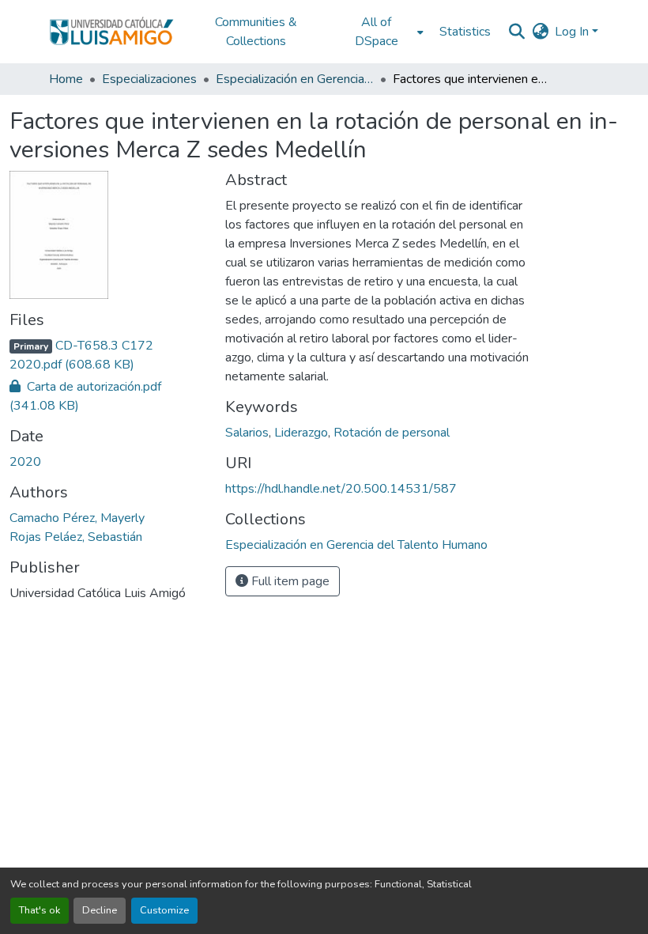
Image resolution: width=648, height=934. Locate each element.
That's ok (39, 910)
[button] (111, 31)
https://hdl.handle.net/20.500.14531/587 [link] (341, 488)
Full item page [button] (289, 581)
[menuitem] (381, 31)
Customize (164, 910)
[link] (107, 355)
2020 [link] (25, 462)
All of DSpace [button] (376, 31)
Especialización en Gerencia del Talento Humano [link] (295, 79)
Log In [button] (573, 31)
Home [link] (66, 79)
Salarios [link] (247, 432)
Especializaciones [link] (149, 79)
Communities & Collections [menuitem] (256, 31)
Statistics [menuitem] (465, 31)
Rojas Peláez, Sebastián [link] (75, 537)
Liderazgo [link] (301, 432)
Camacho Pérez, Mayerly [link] (77, 518)
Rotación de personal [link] (391, 432)
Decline (99, 910)
